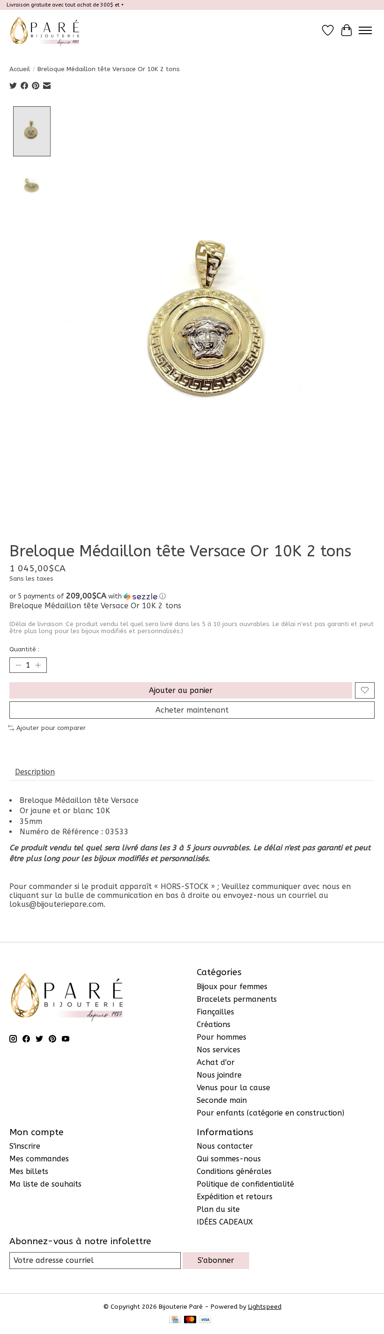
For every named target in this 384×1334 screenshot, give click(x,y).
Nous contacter (225, 1146)
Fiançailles (215, 1011)
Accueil (19, 69)
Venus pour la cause (233, 1087)
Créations (213, 1024)
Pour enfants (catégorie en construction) (270, 1112)
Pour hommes (221, 1037)
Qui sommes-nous (229, 1158)
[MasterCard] (190, 1320)
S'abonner (216, 1260)
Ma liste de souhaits (45, 1184)
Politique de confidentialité (245, 1184)
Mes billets (28, 1171)
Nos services (218, 1049)
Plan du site (218, 1209)
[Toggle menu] (365, 30)
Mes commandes (39, 1158)
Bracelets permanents (237, 999)
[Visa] (205, 1320)
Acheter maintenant (192, 710)
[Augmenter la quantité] (38, 665)
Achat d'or (216, 1062)
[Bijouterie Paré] (44, 30)
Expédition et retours (235, 1196)
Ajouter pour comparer (51, 727)
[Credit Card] (175, 1320)
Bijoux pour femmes (232, 986)
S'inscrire (24, 1146)
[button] (192, 596)
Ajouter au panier (181, 690)
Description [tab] (35, 771)
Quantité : (24, 649)
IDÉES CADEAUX (225, 1221)
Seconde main (222, 1100)
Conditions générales (234, 1171)
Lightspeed (264, 1306)
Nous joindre (219, 1075)
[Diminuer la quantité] (18, 665)
